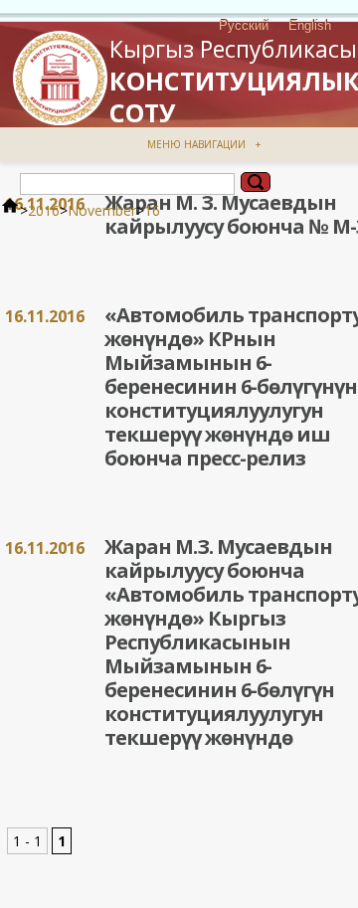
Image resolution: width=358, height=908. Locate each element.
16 (152, 210)
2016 (44, 210)
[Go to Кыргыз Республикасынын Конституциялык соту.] (10, 210)
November (102, 210)
